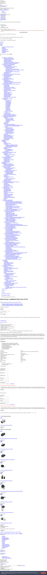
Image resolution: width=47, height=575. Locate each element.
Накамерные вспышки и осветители (9, 273)
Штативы (5, 99)
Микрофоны (4, 140)
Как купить (4, 540)
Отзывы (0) (2, 308)
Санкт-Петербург (4, 25)
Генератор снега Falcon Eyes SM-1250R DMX (7, 459)
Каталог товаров (5, 46)
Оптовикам (4, 50)
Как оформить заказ (5, 539)
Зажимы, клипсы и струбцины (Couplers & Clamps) (12, 210)
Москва (2, 26)
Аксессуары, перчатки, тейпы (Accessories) (10, 238)
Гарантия (3, 543)
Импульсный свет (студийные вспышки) (8, 64)
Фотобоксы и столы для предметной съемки (9, 152)
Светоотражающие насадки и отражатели (10, 276)
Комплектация (20, 330)
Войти (3, 11)
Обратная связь (4, 556)
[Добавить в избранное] (0, 431)
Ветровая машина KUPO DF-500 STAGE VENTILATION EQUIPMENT (11, 491)
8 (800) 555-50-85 (3, 15)
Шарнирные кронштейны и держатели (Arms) (11, 243)
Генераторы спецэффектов (6, 157)
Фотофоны (4, 141)
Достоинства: (2, 370)
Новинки (3, 47)
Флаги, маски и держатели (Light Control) (10, 222)
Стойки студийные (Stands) (8, 200)
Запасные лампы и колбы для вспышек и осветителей (10, 181)
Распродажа (4, 48)
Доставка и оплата (5, 49)
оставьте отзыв (3, 563)
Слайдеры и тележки (5, 139)
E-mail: (1, 400)
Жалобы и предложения (6, 557)
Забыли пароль (22, 565)
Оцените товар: (3, 369)
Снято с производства (5, 544)
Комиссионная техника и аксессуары (8, 265)
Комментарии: (2, 375)
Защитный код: (2, 382)
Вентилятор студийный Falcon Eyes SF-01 (6, 512)
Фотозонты (6, 126)
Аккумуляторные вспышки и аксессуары (10, 66)
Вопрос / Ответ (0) (29, 330)
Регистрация (4, 12)
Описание (11, 330)
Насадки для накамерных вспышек (9, 124)
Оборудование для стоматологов (7, 163)
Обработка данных (5, 546)
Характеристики (15, 330)
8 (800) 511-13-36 (3, 17)
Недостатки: (2, 372)
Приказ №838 (4, 51)
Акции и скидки (4, 288)
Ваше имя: (2, 378)
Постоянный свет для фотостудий (7, 57)
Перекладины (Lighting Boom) (8, 233)
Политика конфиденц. (5, 545)
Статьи (3, 542)
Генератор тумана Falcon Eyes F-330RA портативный (8, 438)
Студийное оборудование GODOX (7, 187)
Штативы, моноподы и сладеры (9, 284)
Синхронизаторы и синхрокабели (7, 74)
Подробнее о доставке (3, 5)
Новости (3, 541)
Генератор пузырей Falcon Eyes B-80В (6, 470)
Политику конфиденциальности (15, 30)
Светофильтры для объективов (9, 171)
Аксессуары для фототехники (7, 166)
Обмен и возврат (4, 537)
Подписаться (2, 530)
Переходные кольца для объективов (9, 167)
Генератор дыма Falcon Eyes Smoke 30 (6, 480)
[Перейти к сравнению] (1, 431)
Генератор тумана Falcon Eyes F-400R (6, 501)
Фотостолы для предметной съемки (9, 154)
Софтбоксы (6, 117)
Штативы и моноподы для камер (7, 98)
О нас (3, 548)
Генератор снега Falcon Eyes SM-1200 (6, 425)
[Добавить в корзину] (1, 427)
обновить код (12, 383)
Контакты (3, 52)
